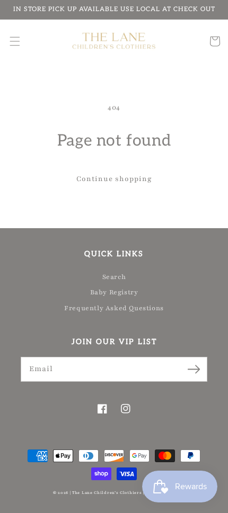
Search (114, 277)
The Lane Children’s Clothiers (107, 493)
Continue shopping (114, 179)
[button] (15, 41)
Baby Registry (114, 292)
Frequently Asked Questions (114, 308)
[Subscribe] (193, 369)
